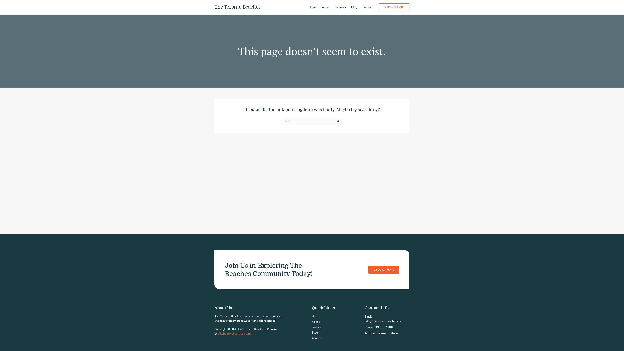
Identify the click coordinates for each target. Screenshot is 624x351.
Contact (368, 7)
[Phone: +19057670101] (379, 327)
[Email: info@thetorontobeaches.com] (387, 318)
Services (340, 7)
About (326, 7)
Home (312, 7)
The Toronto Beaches (237, 7)
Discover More (384, 269)
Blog (354, 7)
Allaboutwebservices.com (234, 334)
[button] (394, 7)
